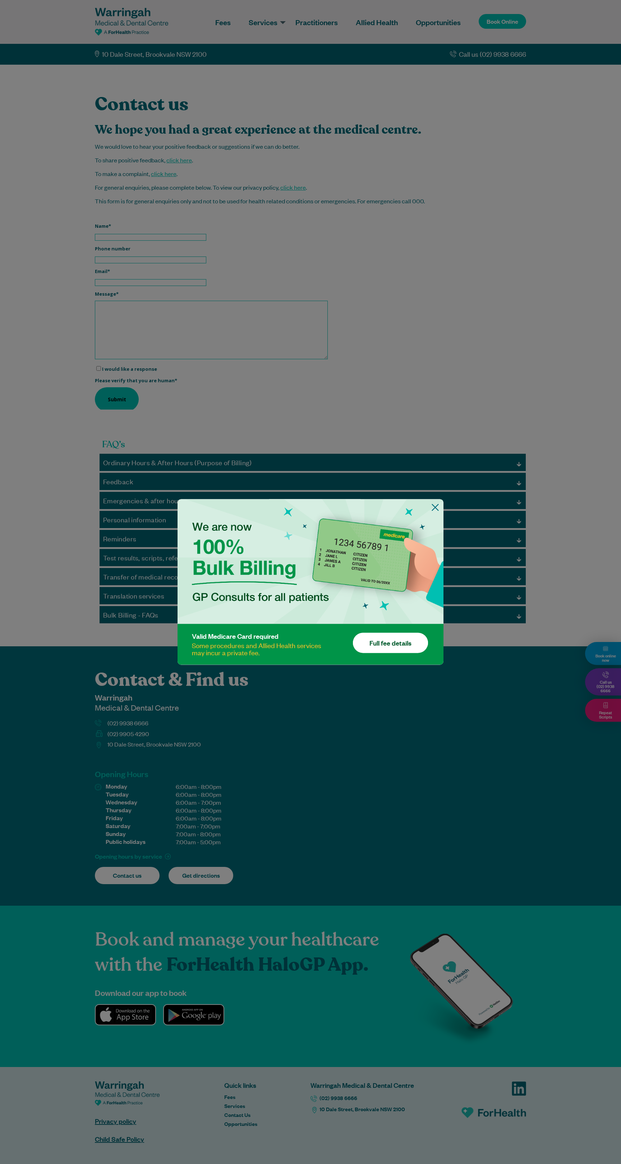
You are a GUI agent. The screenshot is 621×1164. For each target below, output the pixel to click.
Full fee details (390, 643)
